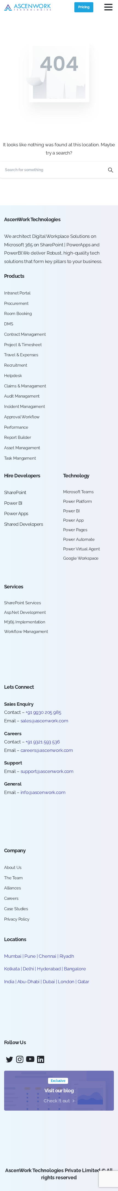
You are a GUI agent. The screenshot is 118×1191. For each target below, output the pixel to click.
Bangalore (75, 968)
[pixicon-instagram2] (20, 1059)
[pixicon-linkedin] (40, 1059)
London (66, 981)
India (9, 981)
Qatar (83, 981)
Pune (29, 956)
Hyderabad (49, 968)
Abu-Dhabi (28, 981)
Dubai (49, 981)
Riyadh (67, 956)
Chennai (47, 956)
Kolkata (12, 968)
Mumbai (12, 956)
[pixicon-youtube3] (30, 1059)
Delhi (29, 968)
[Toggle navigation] (108, 7)
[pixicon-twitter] (9, 1059)
